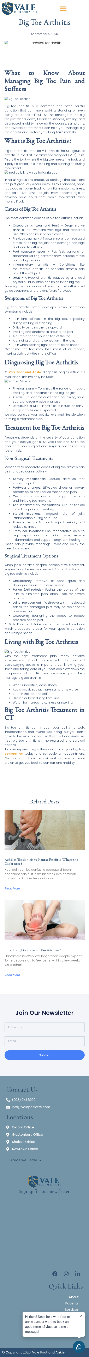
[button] (63, 8)
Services (72, 1309)
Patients (72, 1303)
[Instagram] (66, 1273)
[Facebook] (55, 1273)
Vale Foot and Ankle (25, 372)
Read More (12, 888)
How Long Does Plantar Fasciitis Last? (33, 950)
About (74, 1297)
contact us (14, 754)
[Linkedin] (77, 1273)
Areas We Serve (23, 1160)
